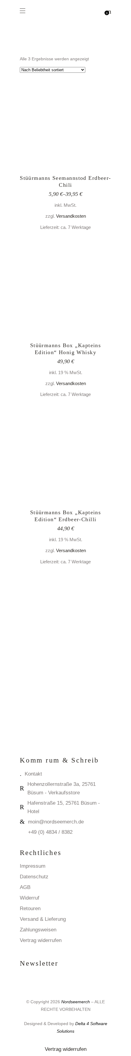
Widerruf (29, 898)
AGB (25, 887)
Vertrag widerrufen (41, 940)
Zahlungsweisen (38, 930)
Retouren (30, 908)
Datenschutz (34, 877)
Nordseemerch (75, 1001)
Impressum (32, 866)
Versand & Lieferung (43, 919)
